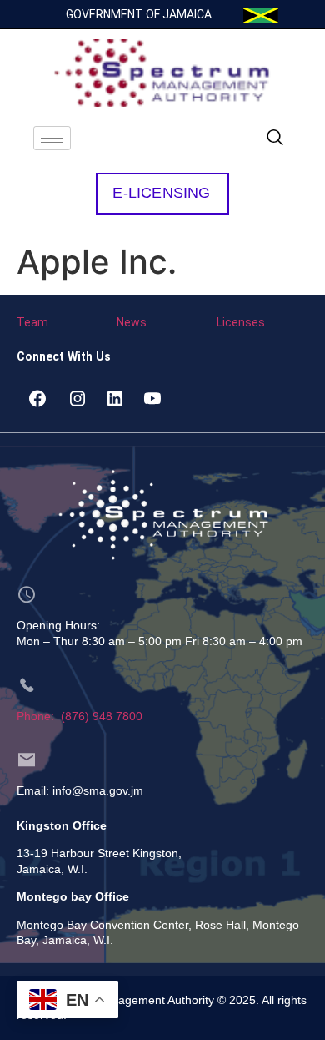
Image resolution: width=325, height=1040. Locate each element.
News (132, 322)
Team (32, 322)
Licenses (241, 322)
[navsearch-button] (275, 138)
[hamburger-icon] (52, 138)
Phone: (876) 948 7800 (79, 716)
